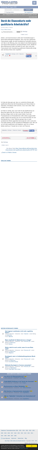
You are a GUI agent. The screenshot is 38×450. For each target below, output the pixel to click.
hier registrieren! (29, 12)
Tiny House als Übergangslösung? (14, 376)
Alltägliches (11, 352)
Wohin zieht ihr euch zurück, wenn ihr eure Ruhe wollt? (19, 348)
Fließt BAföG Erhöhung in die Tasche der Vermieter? (19, 381)
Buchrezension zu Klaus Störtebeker (14, 386)
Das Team (7, 440)
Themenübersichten (10, 430)
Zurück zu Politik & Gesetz (9, 152)
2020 (2, 433)
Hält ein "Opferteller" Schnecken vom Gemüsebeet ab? (19, 396)
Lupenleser (8, 53)
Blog (26, 438)
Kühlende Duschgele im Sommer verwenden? (18, 365)
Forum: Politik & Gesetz (6, 29)
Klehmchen (9, 335)
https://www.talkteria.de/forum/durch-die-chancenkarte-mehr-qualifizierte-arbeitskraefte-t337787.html (21, 149)
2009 (5, 435)
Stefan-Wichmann (27, 387)
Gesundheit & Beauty (13, 361)
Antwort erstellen (5, 138)
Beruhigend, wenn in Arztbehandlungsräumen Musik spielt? (20, 357)
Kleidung (10, 344)
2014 (22, 433)
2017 (12, 433)
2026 (17, 430)
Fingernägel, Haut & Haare (14, 369)
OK (31, 446)
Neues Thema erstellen (30, 138)
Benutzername (8, 9)
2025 (20, 430)
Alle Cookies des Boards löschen (17, 440)
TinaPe (24, 378)
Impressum (13, 438)
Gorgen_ (24, 382)
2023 (27, 430)
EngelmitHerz (26, 392)
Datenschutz (20, 438)
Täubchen (26, 333)
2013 (25, 433)
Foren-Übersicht (6, 438)
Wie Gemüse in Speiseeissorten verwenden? (17, 391)
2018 (9, 433)
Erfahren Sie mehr (24, 448)
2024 (23, 430)
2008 (9, 435)
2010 (2, 435)
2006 (15, 435)
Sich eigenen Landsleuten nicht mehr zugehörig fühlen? (19, 331)
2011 (32, 433)
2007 (12, 435)
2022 (30, 430)
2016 (15, 433)
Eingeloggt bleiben (10, 12)
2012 (28, 433)
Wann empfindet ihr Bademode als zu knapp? (18, 340)
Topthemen (3, 430)
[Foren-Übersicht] (9, 3)
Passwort (17, 9)
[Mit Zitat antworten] (29, 54)
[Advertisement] (19, 80)
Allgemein (11, 336)
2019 (5, 433)
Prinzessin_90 (27, 341)
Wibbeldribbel (13, 367)
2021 (33, 430)
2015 (19, 433)
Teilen (27, 56)
